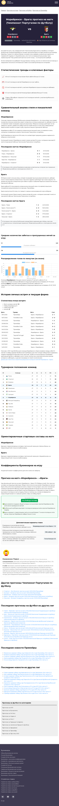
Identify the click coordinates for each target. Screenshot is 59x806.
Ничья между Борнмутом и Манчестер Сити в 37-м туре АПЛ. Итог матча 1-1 (26, 688)
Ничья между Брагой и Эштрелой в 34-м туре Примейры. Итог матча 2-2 (26, 660)
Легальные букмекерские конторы (11, 767)
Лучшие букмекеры (6, 755)
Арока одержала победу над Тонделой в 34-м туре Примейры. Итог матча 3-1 (27, 658)
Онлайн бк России (6, 765)
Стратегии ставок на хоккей (9, 792)
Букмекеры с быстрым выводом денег (12, 763)
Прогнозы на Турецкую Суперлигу (12, 722)
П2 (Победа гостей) (29, 500)
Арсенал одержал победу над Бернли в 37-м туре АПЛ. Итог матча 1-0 (25, 690)
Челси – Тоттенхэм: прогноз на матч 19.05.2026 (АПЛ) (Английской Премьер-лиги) (28, 628)
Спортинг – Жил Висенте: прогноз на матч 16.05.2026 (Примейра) (23, 591)
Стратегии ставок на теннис (9, 788)
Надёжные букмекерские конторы (11, 769)
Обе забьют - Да (50, 532)
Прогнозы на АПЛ (7, 707)
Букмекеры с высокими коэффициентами (13, 759)
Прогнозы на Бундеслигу (10, 710)
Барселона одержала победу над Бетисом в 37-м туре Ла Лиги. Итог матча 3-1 (27, 691)
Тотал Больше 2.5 (50, 538)
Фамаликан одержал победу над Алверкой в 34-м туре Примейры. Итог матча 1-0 (29, 653)
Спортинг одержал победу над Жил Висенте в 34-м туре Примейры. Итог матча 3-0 (29, 656)
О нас (2, 801)
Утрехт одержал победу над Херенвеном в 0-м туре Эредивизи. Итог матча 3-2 (28, 672)
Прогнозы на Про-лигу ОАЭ (10, 733)
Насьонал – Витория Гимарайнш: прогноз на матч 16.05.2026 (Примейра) (26, 598)
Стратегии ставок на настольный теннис (12, 786)
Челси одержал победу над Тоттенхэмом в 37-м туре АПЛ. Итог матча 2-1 (26, 686)
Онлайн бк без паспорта (8, 757)
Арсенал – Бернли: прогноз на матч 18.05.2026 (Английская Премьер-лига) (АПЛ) (28, 633)
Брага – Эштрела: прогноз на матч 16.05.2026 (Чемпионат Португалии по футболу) (28, 596)
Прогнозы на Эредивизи (9, 728)
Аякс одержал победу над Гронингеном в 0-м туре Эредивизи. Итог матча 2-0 (27, 674)
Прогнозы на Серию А (9, 716)
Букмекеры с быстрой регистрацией (11, 775)
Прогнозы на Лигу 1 (8, 719)
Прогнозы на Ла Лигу (8, 713)
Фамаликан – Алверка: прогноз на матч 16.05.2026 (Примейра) (22, 594)
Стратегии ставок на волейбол (10, 784)
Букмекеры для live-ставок (8, 773)
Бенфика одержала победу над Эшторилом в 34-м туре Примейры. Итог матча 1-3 (29, 654)
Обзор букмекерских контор (9, 753)
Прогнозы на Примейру (9, 730)
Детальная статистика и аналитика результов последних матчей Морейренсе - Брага (27, 359)
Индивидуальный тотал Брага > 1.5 (44, 526)
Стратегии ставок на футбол (9, 790)
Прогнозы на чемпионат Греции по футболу (15, 725)
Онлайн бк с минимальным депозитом (12, 761)
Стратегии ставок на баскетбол (10, 782)
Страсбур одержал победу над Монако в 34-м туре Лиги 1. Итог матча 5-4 (26, 693)
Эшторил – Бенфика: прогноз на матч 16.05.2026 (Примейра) (22, 593)
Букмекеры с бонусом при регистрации (12, 771)
